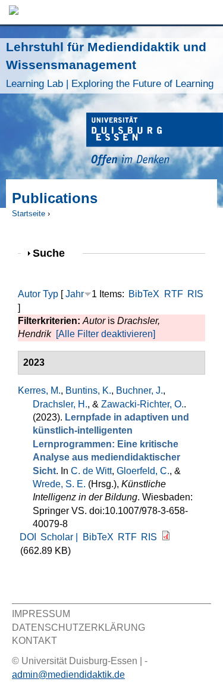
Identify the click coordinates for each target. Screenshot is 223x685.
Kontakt (34, 641)
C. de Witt (91, 471)
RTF (173, 294)
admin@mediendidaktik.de (68, 675)
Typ (50, 294)
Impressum (41, 614)
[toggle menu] (208, 12)
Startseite (28, 213)
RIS (195, 294)
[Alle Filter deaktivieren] (105, 334)
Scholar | (60, 537)
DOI (28, 537)
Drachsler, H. (60, 404)
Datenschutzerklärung (78, 627)
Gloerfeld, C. (143, 471)
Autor (29, 294)
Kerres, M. (39, 390)
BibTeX (143, 294)
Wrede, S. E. (59, 484)
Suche (54, 253)
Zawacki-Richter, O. (142, 404)
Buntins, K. (88, 390)
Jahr (74, 294)
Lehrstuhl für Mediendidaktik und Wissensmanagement (109, 64)
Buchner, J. (139, 390)
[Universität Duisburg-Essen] (154, 141)
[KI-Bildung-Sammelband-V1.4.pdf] (166, 537)
